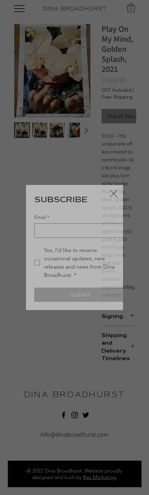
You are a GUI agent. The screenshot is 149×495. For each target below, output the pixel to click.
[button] (113, 194)
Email (41, 217)
